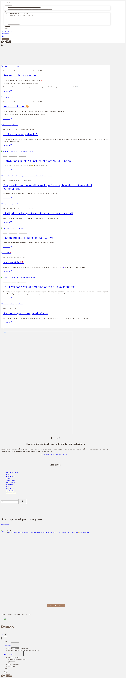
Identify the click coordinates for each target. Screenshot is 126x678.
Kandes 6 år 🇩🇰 (13, 262)
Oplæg (10, 22)
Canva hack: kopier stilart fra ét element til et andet (37, 161)
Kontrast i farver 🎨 (16, 106)
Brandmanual (10, 476)
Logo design (10, 489)
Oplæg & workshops (13, 664)
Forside (7, 2)
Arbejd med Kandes (9, 654)
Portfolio (7, 26)
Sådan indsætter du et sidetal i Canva (28, 237)
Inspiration (18, 70)
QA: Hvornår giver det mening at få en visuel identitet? (39, 287)
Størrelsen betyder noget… (21, 75)
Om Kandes (7, 645)
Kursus (8, 487)
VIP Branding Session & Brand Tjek (21, 15)
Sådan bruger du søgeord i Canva (25, 313)
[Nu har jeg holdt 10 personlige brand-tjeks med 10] (14, 569)
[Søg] (22, 501)
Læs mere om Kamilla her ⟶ (55, 454)
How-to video (13, 156)
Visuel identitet (38, 70)
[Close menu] (1, 638)
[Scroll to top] (2, 635)
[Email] (8, 42)
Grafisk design (8, 70)
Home (6, 641)
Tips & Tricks (27, 70)
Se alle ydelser (14, 24)
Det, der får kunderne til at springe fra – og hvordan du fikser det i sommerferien (47, 187)
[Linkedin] (7, 42)
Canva (5, 156)
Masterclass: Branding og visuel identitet (24, 7)
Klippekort (12, 19)
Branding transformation (18, 13)
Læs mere (7, 91)
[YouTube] (4, 42)
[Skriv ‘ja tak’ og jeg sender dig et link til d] (69, 540)
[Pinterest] (10, 42)
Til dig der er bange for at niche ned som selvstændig (38, 213)
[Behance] (4, 627)
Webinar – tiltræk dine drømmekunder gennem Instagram (30, 9)
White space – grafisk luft (20, 134)
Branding (9, 474)
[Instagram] (2, 42)
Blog (6, 28)
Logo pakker (12, 17)
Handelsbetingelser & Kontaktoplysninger (16, 614)
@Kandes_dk (5, 524)
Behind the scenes (9, 208)
